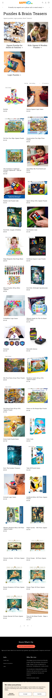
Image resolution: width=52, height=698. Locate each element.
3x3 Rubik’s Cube (32, 230)
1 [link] (20, 626)
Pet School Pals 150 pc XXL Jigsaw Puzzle (12, 409)
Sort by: (26, 83)
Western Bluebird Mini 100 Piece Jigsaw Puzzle (13, 528)
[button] (2, 2)
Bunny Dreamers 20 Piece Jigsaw (13, 587)
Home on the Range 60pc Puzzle (37, 408)
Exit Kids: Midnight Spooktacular (37, 288)
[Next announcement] (49, 7)
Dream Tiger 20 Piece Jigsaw (36, 587)
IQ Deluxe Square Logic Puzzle (36, 259)
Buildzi (5, 109)
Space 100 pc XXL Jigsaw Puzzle (37, 201)
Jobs (4, 666)
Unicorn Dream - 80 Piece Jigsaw (14, 558)
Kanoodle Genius (32, 349)
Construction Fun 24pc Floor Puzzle (36, 139)
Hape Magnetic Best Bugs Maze (13, 259)
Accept (25, 694)
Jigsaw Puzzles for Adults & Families (14, 46)
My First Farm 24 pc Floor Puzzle (14, 378)
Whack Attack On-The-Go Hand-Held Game (37, 319)
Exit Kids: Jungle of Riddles (12, 230)
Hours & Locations (8, 663)
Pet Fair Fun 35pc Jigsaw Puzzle (13, 138)
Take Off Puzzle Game (33, 468)
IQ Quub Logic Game (9, 497)
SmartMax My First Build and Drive (36, 169)
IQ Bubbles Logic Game (10, 318)
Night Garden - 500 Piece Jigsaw (37, 527)
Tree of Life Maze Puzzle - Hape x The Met (37, 616)
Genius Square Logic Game (35, 109)
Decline (39, 694)
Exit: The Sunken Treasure (11, 468)
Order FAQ (6, 660)
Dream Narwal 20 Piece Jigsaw (13, 616)
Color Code (30, 439)
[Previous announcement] (2, 7)
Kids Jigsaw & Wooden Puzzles (37, 46)
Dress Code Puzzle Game (11, 439)
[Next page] (31, 625)
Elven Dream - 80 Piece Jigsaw (36, 558)
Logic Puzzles (13, 75)
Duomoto (6, 349)
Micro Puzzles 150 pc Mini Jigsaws (11, 288)
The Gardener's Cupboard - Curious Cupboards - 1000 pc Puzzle (12, 170)
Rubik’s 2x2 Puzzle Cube (11, 201)
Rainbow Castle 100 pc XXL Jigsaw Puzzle (35, 378)
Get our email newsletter (26, 646)
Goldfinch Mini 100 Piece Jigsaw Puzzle (37, 497)
